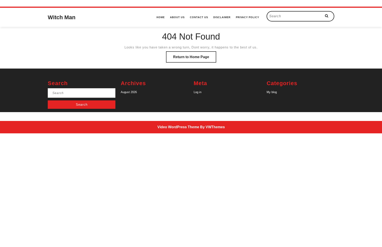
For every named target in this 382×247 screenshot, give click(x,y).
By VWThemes (212, 127)
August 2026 (129, 92)
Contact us (199, 17)
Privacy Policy (247, 17)
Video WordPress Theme (178, 127)
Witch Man (61, 17)
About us (177, 17)
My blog (272, 92)
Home (161, 17)
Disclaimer (222, 17)
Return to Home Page (194, 59)
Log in (197, 92)
